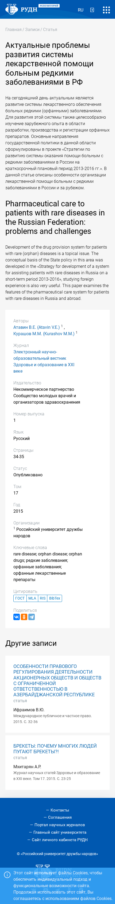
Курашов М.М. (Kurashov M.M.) (44, 333)
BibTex (54, 598)
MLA (32, 598)
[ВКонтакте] (16, 617)
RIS (42, 598)
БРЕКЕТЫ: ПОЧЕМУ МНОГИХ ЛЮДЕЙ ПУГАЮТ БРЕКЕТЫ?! (55, 748)
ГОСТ (20, 598)
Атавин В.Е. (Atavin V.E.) (36, 327)
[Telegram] (31, 617)
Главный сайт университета (59, 832)
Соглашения (60, 817)
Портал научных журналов (59, 824)
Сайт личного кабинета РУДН (60, 839)
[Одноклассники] (24, 617)
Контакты (60, 810)
